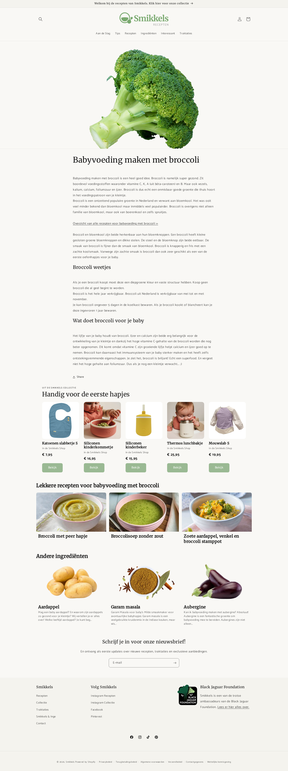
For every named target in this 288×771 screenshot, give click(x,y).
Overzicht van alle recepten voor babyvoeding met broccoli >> (115, 223)
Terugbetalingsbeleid (126, 762)
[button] (40, 19)
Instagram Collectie (103, 703)
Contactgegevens (195, 762)
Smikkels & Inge (46, 716)
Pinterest (96, 716)
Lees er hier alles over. (233, 707)
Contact (41, 723)
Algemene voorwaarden (152, 762)
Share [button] (80, 377)
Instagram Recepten (103, 696)
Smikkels (70, 762)
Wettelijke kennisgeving (219, 762)
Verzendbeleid (175, 762)
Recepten (42, 696)
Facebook (97, 710)
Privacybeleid (105, 762)
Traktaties (42, 710)
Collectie (41, 703)
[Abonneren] (174, 662)
